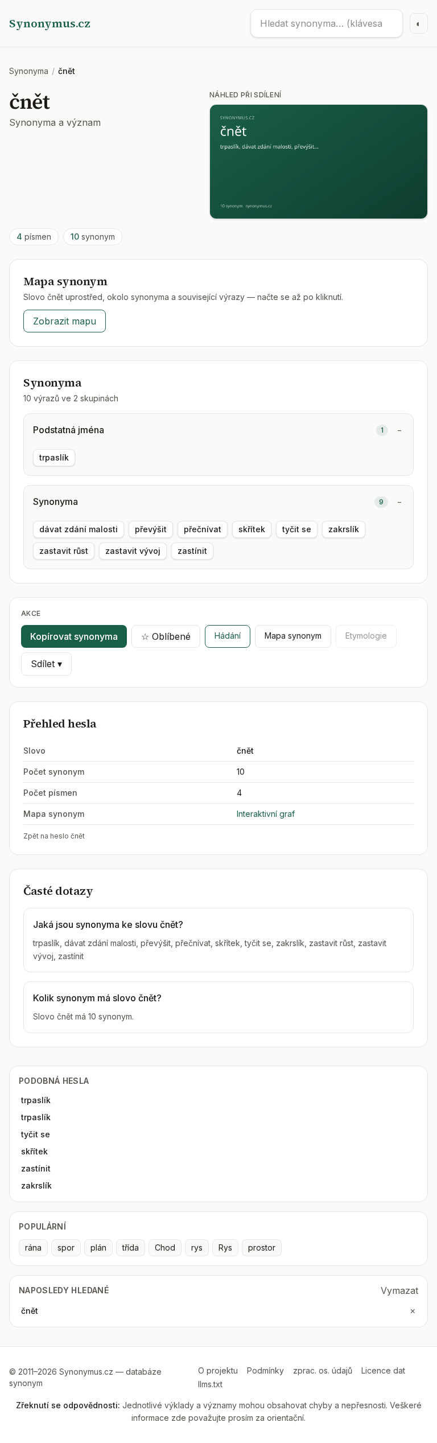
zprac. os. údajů (322, 1370)
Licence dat (383, 1370)
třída (130, 1247)
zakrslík (343, 529)
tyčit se (296, 529)
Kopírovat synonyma (74, 636)
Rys (225, 1247)
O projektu (218, 1370)
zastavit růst (63, 551)
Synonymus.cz (49, 23)
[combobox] (326, 23)
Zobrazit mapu (64, 321)
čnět (29, 1310)
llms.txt (210, 1384)
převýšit (151, 529)
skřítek (251, 529)
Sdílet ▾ (46, 663)
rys (197, 1247)
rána (33, 1247)
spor (66, 1247)
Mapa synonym (293, 635)
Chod (165, 1247)
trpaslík (54, 457)
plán (98, 1247)
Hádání (228, 635)
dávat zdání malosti (78, 529)
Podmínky (265, 1370)
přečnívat (202, 529)
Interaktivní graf (266, 814)
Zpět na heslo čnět (54, 836)
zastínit (192, 551)
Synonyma (28, 71)
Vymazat (399, 1290)
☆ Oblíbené (166, 636)
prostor (261, 1247)
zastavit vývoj (132, 551)
